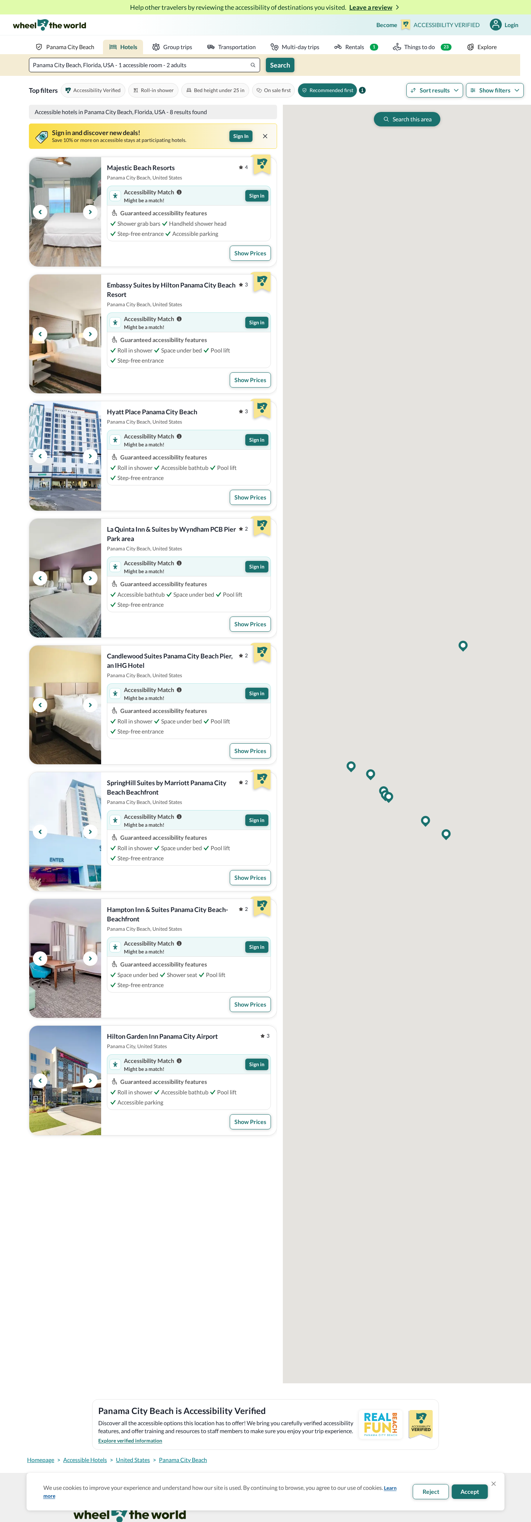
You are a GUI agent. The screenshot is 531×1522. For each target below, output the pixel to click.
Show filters (494, 90)
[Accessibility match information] (179, 192)
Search (280, 65)
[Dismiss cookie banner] (494, 1483)
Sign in (256, 196)
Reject (431, 1491)
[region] (65, 212)
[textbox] (144, 65)
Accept (470, 1491)
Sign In (241, 136)
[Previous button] (40, 212)
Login (511, 24)
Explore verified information (130, 1441)
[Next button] (90, 212)
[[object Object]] (265, 136)
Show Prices (250, 253)
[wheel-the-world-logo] (49, 25)
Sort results (435, 90)
